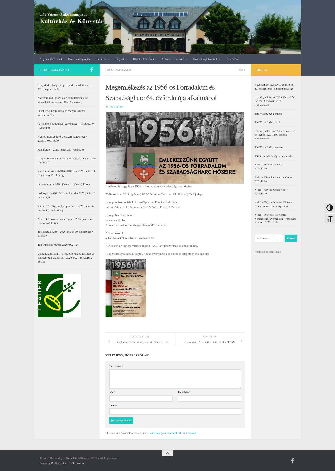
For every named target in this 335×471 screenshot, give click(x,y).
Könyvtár (120, 59)
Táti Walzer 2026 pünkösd (268, 113)
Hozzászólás (116, 366)
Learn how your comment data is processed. (173, 433)
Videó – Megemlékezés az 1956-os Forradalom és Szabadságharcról (273, 204)
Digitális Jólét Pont (143, 59)
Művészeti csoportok (173, 59)
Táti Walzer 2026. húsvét (268, 122)
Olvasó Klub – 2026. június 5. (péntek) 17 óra (64, 184)
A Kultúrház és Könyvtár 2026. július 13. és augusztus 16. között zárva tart (274, 86)
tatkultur (116, 106)
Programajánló (118, 70)
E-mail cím (184, 392)
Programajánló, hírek (51, 59)
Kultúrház (101, 59)
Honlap (113, 405)
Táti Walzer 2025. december (269, 147)
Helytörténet (232, 59)
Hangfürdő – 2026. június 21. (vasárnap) (61, 149)
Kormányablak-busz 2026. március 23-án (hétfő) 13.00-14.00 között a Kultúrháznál (275, 134)
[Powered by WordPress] (52, 463)
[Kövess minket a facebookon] (91, 69)
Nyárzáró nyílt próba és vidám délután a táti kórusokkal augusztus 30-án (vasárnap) (63, 100)
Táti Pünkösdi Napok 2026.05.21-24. (58, 244)
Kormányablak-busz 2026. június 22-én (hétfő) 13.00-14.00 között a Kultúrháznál (275, 101)
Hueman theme (79, 463)
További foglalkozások (205, 59)
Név (112, 392)
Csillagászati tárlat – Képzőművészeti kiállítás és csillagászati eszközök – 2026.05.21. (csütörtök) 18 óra (66, 257)
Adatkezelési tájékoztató (268, 251)
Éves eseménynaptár (79, 59)
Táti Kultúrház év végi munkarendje (274, 156)
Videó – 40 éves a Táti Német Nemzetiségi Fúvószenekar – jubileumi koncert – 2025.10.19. (275, 218)
